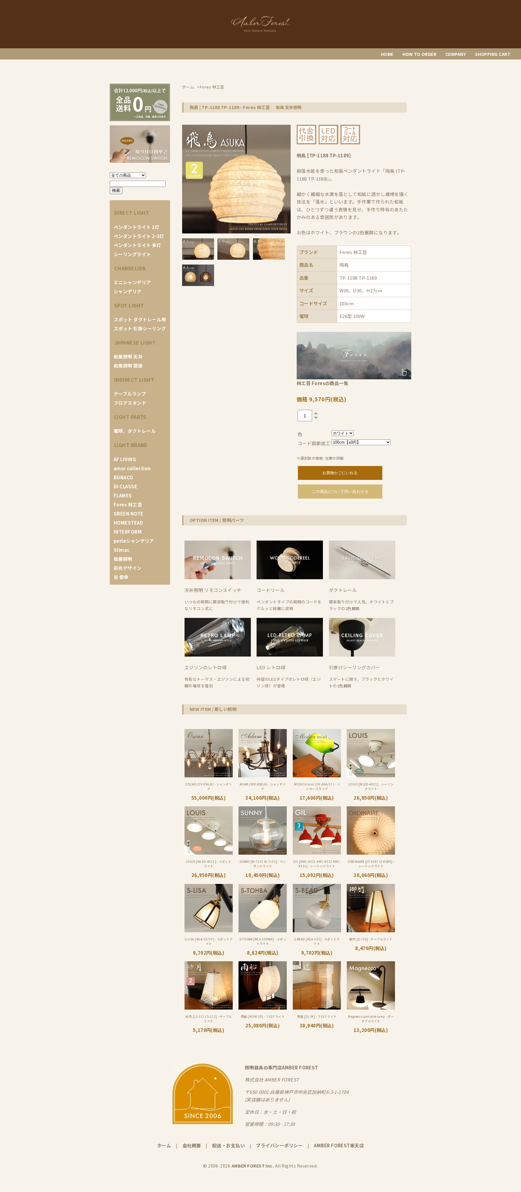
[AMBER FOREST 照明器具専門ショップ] (260, 31)
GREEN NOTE (129, 513)
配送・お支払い (228, 1145)
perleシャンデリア (134, 541)
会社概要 (191, 1145)
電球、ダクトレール (135, 431)
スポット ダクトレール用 (140, 319)
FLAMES (123, 495)
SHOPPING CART (492, 54)
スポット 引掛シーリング (140, 328)
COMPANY (455, 54)
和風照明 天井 (128, 356)
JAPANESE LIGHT (135, 342)
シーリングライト (132, 254)
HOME (387, 54)
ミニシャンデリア (132, 282)
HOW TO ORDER (419, 54)
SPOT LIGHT (129, 305)
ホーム (164, 1145)
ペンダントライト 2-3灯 (139, 236)
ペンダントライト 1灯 (136, 227)
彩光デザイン (128, 568)
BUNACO (123, 477)
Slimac (122, 550)
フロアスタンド (130, 403)
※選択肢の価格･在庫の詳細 (320, 458)
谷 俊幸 (121, 577)
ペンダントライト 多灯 (137, 245)
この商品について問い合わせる (340, 491)
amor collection (132, 468)
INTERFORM (128, 532)
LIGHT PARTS (130, 416)
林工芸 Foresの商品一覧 (322, 383)
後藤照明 (123, 559)
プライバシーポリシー (279, 1145)
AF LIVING (125, 459)
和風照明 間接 (128, 365)
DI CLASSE (125, 486)
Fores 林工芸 (128, 504)
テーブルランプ (130, 393)
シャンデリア (128, 291)
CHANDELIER (130, 268)
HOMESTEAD (128, 522)
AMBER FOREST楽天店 (339, 1145)
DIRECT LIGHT (131, 212)
